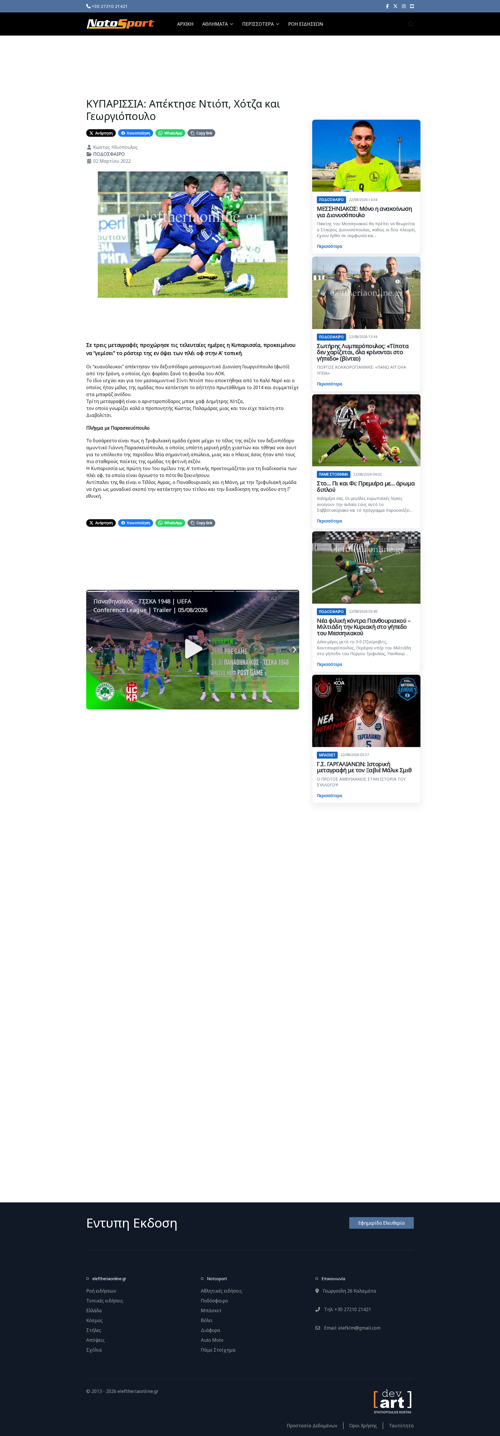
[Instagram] (404, 6)
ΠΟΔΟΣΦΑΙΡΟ (109, 154)
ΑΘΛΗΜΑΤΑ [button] (215, 24)
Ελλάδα (94, 1310)
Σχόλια (94, 1350)
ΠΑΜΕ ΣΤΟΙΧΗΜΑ (333, 474)
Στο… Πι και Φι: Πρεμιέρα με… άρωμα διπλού (366, 486)
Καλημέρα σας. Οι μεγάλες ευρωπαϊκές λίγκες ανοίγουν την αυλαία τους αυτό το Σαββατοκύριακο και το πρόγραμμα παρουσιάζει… (365, 504)
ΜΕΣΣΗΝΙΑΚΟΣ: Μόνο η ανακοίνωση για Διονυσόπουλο (364, 212)
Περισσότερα (329, 246)
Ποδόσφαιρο (214, 1301)
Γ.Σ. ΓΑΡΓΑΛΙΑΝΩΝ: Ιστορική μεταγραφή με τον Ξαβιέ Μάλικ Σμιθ (364, 767)
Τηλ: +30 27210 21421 (347, 1309)
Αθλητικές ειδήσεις (221, 1291)
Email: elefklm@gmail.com (351, 1328)
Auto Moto (212, 1340)
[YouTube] (412, 6)
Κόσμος (94, 1320)
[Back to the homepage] (120, 24)
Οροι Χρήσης (363, 1425)
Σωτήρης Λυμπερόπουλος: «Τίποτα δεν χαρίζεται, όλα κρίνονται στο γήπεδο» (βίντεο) (363, 352)
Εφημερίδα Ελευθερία (381, 1223)
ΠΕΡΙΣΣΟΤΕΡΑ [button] (258, 24)
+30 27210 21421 (109, 6)
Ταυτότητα (401, 1425)
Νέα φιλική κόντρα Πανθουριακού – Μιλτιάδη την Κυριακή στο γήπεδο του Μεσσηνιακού (363, 627)
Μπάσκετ (211, 1310)
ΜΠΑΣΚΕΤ (327, 755)
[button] (411, 24)
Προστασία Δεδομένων (312, 1425)
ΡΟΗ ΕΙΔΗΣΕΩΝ (305, 24)
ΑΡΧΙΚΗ (185, 24)
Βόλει (207, 1320)
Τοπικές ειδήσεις (104, 1301)
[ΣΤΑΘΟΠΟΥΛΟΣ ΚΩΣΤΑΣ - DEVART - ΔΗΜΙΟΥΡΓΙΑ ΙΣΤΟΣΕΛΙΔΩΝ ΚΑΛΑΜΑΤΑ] (392, 1401)
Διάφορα (210, 1330)
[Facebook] (387, 6)
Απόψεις (95, 1340)
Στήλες (93, 1330)
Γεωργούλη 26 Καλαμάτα (349, 1291)
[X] (395, 6)
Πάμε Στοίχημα (218, 1350)
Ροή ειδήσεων (101, 1291)
